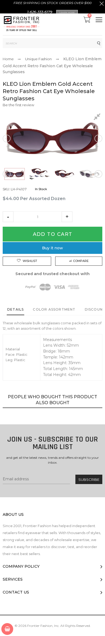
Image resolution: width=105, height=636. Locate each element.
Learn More (67, 12)
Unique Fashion (38, 59)
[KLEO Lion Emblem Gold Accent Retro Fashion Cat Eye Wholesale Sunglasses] (14, 174)
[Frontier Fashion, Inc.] (21, 24)
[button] (8, 216)
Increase (67, 216)
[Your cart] (7, 629)
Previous (7, 138)
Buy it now (52, 248)
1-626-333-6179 (39, 12)
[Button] (99, 19)
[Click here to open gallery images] (98, 117)
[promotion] (102, 4)
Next (98, 138)
